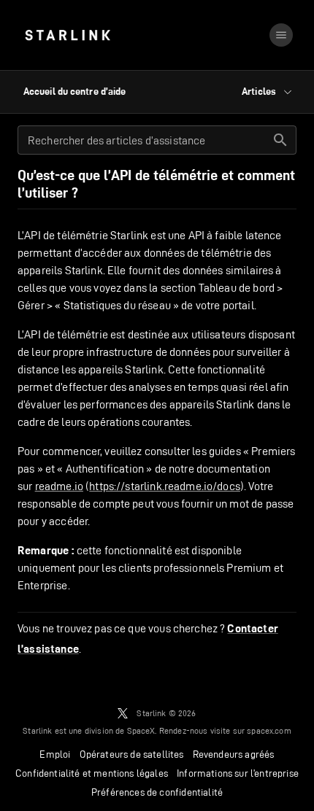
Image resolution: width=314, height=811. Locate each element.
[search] (280, 140)
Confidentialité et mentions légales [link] (91, 773)
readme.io (59, 486)
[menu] (281, 35)
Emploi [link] (54, 754)
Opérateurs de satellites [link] (132, 754)
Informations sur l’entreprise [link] (238, 773)
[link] (67, 35)
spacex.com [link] (269, 730)
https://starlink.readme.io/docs (164, 486)
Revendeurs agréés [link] (234, 754)
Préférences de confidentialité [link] (157, 792)
